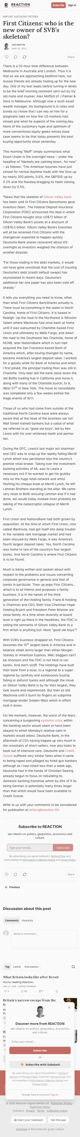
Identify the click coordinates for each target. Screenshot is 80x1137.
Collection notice (57, 1110)
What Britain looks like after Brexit (31, 977)
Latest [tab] (17, 966)
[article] (40, 984)
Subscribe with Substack (42, 1064)
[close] (69, 1007)
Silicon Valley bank (58, 197)
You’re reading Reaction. (18, 982)
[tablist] (19, 920)
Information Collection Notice (47, 1080)
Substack (21, 1129)
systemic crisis (52, 720)
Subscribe (58, 5)
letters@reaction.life (44, 810)
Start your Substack (30, 1120)
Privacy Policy (30, 1076)
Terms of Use (58, 1076)
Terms (41, 1110)
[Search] (73, 966)
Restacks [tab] (27, 920)
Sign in (72, 5)
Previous (14, 887)
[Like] (6, 57)
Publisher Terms (40, 1107)
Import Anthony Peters (20, 16)
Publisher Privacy (61, 1103)
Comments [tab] (11, 920)
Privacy (30, 1110)
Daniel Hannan (27, 986)
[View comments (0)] (15, 57)
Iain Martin (18, 44)
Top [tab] (7, 966)
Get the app (58, 1120)
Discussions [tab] (32, 966)
